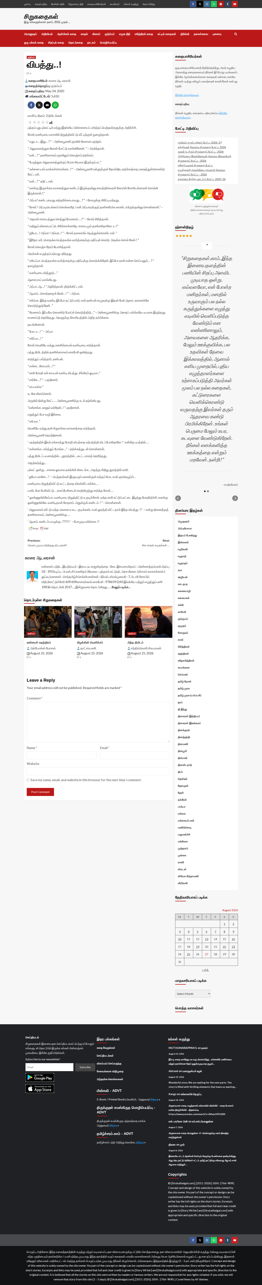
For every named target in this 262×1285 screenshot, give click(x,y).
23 (233, 946)
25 (188, 954)
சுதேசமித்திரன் (186, 660)
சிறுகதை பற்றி (75, 4)
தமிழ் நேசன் (184, 681)
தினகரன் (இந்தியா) (189, 716)
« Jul (205, 969)
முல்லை (182, 855)
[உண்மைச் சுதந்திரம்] (48, 622)
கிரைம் (96, 33)
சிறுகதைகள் (41, 16)
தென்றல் (182, 778)
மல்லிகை (183, 841)
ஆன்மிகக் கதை (66, 33)
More (155, 1099)
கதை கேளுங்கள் (106, 1047)
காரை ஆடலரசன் (60, 81)
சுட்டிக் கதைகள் (167, 33)
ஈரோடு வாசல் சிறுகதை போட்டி (195, 165)
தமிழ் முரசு (184, 688)
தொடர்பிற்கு (149, 4)
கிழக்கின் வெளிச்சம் (90, 642)
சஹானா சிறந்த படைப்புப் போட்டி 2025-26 (202, 179)
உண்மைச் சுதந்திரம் (39, 642)
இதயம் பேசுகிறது (187, 535)
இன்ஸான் (183, 542)
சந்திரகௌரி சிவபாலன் (146, 648)
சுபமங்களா (184, 667)
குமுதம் (182, 625)
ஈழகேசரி (183, 549)
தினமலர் (182, 757)
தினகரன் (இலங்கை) (189, 723)
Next (235, 498)
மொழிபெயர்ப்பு (108, 42)
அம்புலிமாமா (185, 528)
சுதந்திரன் (183, 653)
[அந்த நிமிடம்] (148, 622)
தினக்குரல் (184, 730)
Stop (208, 491)
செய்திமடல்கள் (105, 1055)
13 (206, 939)
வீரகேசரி (183, 883)
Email (104, 748)
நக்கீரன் (182, 799)
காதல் (84, 33)
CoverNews (183, 1279)
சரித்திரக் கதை (144, 33)
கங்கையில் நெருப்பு (191, 1094)
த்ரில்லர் (185, 33)
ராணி (181, 862)
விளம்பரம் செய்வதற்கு (109, 1063)
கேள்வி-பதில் (57, 4)
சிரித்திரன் (184, 646)
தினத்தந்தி (184, 737)
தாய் (180, 702)
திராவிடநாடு (185, 764)
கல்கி (181, 604)
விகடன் (182, 869)
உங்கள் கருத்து (131, 4)
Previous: (47, 543)
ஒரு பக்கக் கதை (34, 42)
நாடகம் (91, 42)
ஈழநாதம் (183, 563)
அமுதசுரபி (183, 521)
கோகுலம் (183, 632)
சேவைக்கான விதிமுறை (110, 1071)
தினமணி (183, 743)
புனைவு (217, 33)
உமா (180, 570)
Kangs (172, 1094)
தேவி (181, 792)
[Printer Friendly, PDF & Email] (39, 528)
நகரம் (204, 1047)
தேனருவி (183, 785)
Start (205, 491)
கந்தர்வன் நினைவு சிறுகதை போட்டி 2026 (202, 147)
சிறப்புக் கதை (56, 42)
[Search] (235, 34)
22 (224, 946)
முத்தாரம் (183, 848)
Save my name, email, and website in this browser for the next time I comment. (86, 780)
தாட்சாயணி (88, 648)
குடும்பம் (110, 33)
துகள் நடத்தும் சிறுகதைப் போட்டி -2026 (201, 151)
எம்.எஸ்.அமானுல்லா (202, 1121)
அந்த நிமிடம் (135, 642)
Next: (156, 543)
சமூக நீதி (124, 33)
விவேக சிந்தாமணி (188, 876)
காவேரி (182, 611)
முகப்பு (27, 4)
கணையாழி (184, 590)
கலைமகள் (183, 597)
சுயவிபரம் (115, 4)
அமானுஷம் (30, 33)
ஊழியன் (183, 577)
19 (197, 946)
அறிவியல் (47, 33)
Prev (178, 498)
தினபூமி (182, 750)
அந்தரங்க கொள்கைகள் (110, 1079)
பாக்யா (182, 806)
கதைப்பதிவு (41, 4)
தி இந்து (182, 709)
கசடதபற (183, 584)
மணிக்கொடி (185, 827)
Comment (35, 698)
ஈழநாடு (182, 556)
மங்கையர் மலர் (186, 820)
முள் (182, 1144)
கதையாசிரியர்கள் (96, 4)
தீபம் (180, 771)
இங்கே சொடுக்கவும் (187, 95)
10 (179, 939)
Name (32, 748)
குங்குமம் (183, 618)
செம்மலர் (183, 674)
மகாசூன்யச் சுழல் (192, 1071)
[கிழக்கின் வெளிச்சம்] (98, 622)
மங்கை (182, 813)
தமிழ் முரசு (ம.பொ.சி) (189, 695)
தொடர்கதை (75, 42)
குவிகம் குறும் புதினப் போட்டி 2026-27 (200, 142)
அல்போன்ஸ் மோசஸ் (43, 648)
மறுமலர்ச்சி (184, 834)
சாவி (180, 639)
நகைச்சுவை (201, 33)
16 (233, 939)
